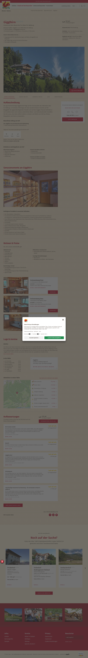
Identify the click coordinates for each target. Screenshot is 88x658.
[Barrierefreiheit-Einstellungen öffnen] (2, 561)
